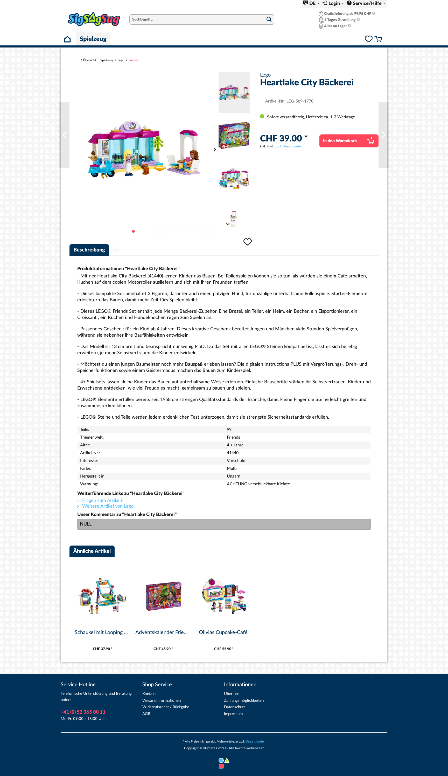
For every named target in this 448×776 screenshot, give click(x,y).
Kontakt (149, 694)
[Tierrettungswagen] (64, 135)
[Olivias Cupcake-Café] (224, 596)
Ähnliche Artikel (92, 551)
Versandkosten (255, 741)
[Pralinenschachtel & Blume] (384, 135)
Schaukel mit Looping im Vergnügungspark (102, 632)
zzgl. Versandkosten (289, 146)
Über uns (232, 694)
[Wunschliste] (369, 39)
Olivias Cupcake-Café (223, 632)
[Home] (68, 38)
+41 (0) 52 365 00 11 (83, 712)
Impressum (233, 714)
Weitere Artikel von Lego (107, 506)
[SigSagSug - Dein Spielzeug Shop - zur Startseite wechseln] (94, 19)
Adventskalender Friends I (163, 632)
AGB (146, 714)
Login (334, 3)
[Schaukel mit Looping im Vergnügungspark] (102, 596)
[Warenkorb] (378, 39)
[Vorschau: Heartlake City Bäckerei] (234, 92)
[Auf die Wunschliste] (248, 244)
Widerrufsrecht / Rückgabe (165, 707)
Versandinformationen (161, 701)
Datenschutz (234, 707)
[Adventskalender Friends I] (163, 596)
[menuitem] (311, 4)
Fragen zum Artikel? (102, 500)
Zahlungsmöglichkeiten (244, 701)
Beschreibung (89, 250)
